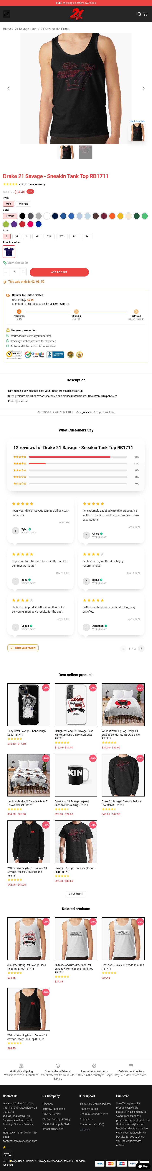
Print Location (11, 242)
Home (7, 29)
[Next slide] (143, 88)
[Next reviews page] (141, 648)
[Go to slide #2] (86, 152)
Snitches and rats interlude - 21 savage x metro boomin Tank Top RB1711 (74, 969)
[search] (139, 14)
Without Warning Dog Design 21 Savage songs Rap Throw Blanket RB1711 (121, 735)
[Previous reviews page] (123, 648)
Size (5, 230)
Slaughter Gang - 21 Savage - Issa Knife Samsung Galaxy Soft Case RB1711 (74, 735)
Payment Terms (89, 1108)
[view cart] (145, 14)
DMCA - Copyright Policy (56, 1119)
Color (6, 209)
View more (76, 894)
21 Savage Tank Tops (55, 29)
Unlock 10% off (7, 1155)
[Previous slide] (9, 88)
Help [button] (145, 1166)
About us (48, 1103)
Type (6, 197)
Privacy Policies (51, 1114)
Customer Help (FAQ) (92, 1124)
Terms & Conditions (54, 1108)
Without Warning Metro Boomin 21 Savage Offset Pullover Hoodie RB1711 (27, 872)
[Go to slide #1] (66, 152)
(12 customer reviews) (32, 184)
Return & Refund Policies (94, 1114)
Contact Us (86, 1119)
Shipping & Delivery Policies (95, 1103)
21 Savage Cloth (26, 29)
